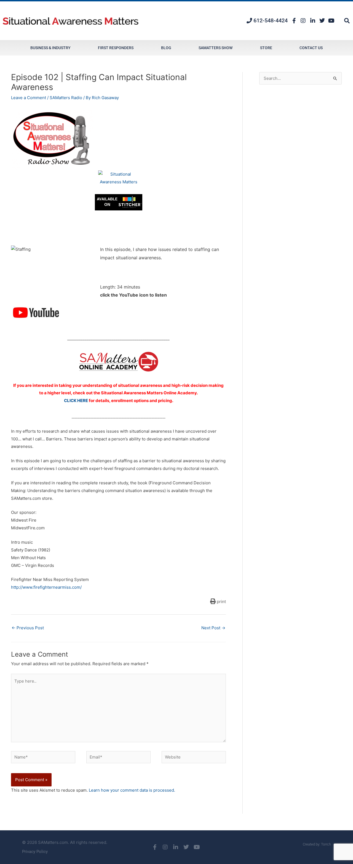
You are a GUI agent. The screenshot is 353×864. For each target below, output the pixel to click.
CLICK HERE (76, 400)
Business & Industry (50, 48)
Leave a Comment (28, 97)
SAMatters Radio (66, 97)
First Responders (115, 48)
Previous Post (28, 627)
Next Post (213, 627)
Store (266, 48)
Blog (166, 48)
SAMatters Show (215, 48)
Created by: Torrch (317, 844)
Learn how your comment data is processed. (132, 790)
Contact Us (311, 48)
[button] (346, 20)
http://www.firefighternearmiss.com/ (46, 587)
